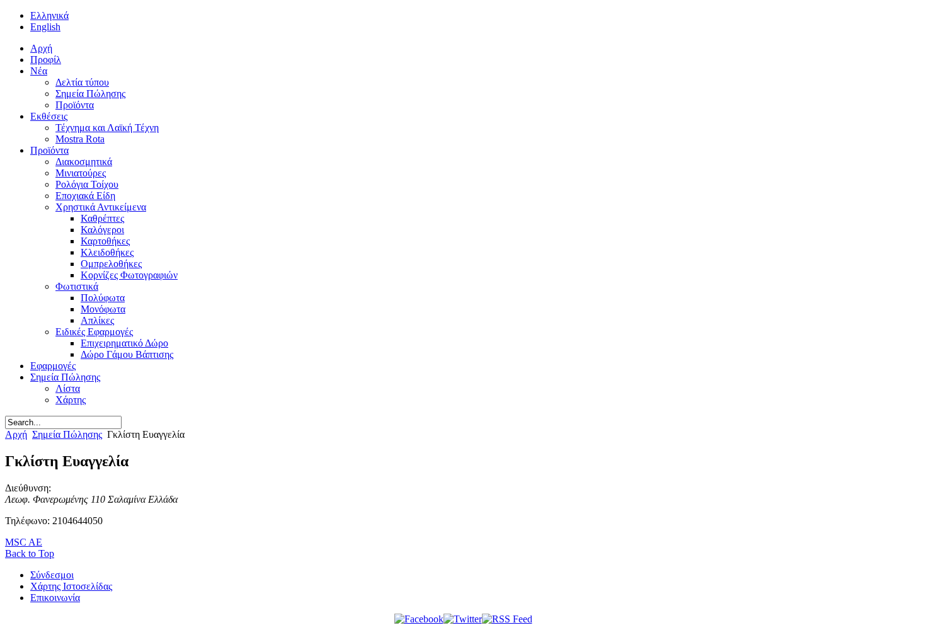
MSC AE (23, 542)
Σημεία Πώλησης (67, 434)
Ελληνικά (49, 15)
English (45, 26)
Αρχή (16, 434)
